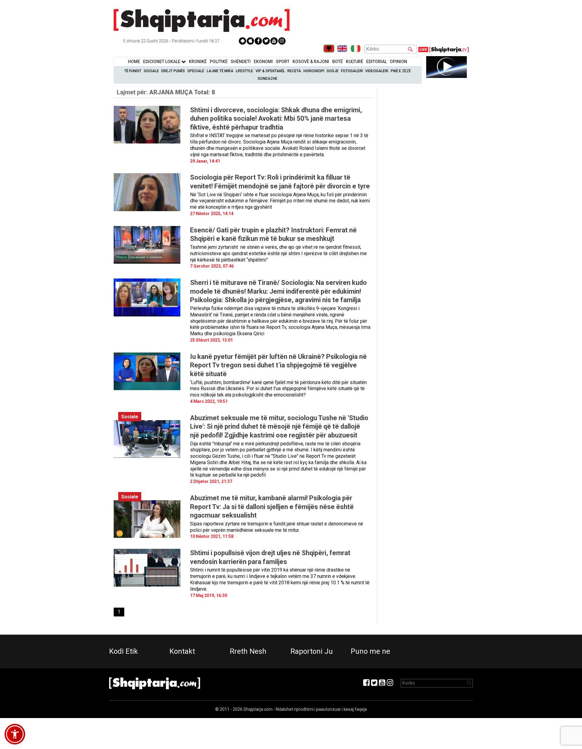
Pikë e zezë (401, 71)
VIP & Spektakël (270, 71)
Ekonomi (263, 61)
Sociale (151, 71)
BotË (337, 61)
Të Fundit (132, 71)
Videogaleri (376, 71)
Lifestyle (244, 71)
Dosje (333, 71)
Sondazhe (267, 78)
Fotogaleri (352, 71)
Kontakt (182, 651)
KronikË (198, 61)
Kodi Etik (123, 651)
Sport (282, 61)
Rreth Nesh (248, 651)
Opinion (398, 61)
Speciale (195, 71)
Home (134, 61)
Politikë (219, 61)
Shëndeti (241, 61)
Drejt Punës (173, 71)
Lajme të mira (220, 71)
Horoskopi (313, 71)
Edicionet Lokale (162, 61)
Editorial (376, 61)
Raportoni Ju (311, 651)
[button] (15, 734)
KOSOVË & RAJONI (311, 61)
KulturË (354, 61)
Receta (294, 71)
